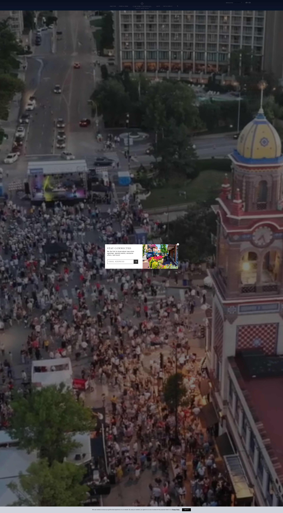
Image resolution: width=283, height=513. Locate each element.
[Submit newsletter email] (136, 262)
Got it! (186, 509)
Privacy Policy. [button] (176, 509)
